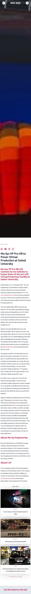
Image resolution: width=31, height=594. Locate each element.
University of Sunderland (8, 478)
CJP (20, 369)
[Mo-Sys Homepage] (15, 3)
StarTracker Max (8, 347)
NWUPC (13, 405)
